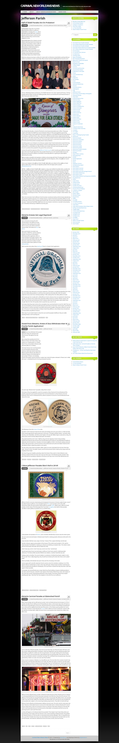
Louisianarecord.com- (26, 166)
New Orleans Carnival (78, 168)
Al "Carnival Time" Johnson (79, 52)
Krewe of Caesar (57, 599)
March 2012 (75, 291)
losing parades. (25, 244)
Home (25, 12)
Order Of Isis (76, 181)
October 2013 (76, 272)
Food (74, 81)
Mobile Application (77, 158)
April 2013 (75, 278)
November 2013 (77, 270)
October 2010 (76, 311)
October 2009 (76, 326)
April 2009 (75, 329)
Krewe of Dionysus (26, 208)
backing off (40, 246)
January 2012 (76, 294)
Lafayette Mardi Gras (78, 127)
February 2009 (76, 332)
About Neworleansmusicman (46, 12)
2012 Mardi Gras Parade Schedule (81, 43)
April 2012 (75, 289)
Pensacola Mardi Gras (78, 187)
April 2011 (75, 303)
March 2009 (75, 330)
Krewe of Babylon (77, 101)
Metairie (45, 726)
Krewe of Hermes (77, 112)
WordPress (63, 737)
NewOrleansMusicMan (36, 25)
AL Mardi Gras (76, 54)
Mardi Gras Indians (77, 141)
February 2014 (76, 265)
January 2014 (76, 267)
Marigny (75, 152)
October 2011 (76, 299)
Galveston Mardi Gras (78, 84)
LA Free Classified (77, 28)
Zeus (37, 227)
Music (74, 162)
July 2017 (75, 235)
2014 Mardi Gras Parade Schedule (81, 46)
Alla (26, 726)
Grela (53, 505)
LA (62, 599)
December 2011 (76, 295)
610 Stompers (76, 51)
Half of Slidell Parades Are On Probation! (37, 22)
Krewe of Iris (76, 114)
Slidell (65, 25)
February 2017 (76, 240)
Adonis (23, 229)
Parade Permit (42, 459)
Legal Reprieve (42, 317)
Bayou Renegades (77, 57)
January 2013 (76, 283)
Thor (49, 504)
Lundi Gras (55, 218)
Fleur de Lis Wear (77, 26)
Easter (74, 76)
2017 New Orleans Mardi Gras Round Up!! (83, 353)
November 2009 (77, 324)
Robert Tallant (76, 193)
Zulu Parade (76, 223)
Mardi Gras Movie (77, 143)
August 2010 (76, 314)
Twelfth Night (76, 209)
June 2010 (75, 316)
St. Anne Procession (77, 203)
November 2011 (77, 297)
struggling (51, 507)
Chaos (74, 73)
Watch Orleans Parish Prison (79, 29)
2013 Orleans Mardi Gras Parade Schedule (83, 44)
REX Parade (75, 192)
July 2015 (75, 249)
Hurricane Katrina (77, 87)
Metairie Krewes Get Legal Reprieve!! (36, 215)
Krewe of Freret (76, 109)
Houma (74, 85)
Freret (43, 608)
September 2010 (77, 313)
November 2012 (77, 286)
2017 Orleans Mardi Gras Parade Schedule (83, 49)
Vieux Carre (75, 219)
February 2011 (76, 307)
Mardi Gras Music (77, 144)
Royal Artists (76, 196)
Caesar (32, 726)
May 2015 (75, 251)
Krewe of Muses (76, 116)
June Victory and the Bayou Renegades (82, 93)
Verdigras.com (76, 214)
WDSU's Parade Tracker (78, 220)
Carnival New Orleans (78, 23)
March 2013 (75, 279)
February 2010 (76, 321)
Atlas (29, 726)
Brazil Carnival (76, 62)
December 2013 (76, 268)
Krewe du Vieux (76, 100)
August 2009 (76, 327)
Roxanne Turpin (76, 195)
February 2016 (76, 243)
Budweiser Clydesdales (78, 63)
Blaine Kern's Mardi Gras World (80, 60)
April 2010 (75, 318)
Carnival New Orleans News (40, 6)
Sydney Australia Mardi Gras (79, 208)
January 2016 (76, 245)
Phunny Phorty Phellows (79, 189)
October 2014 (76, 257)
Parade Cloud (76, 184)
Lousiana (75, 130)
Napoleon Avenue (77, 163)
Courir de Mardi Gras (78, 74)
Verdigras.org (76, 216)
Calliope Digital (76, 65)
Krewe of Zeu (37, 429)
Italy (74, 90)
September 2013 (77, 273)
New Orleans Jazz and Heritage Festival (82, 171)
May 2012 (75, 287)
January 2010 (76, 322)
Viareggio (75, 217)
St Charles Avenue (77, 201)
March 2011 (75, 305)
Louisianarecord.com (35, 208)
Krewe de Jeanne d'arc (78, 98)
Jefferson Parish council (45, 150)
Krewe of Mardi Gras (34, 590)
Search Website (95, 34)
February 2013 (76, 281)
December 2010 (76, 310)
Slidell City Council (45, 208)
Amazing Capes (76, 55)
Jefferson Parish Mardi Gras (31, 317)
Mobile (74, 157)
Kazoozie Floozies (77, 95)
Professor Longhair (77, 190)
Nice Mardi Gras (76, 177)
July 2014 (75, 262)
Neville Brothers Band (78, 165)
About (31, 12)
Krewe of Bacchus (77, 103)
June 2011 (75, 302)
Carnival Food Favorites (78, 68)
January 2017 (76, 241)
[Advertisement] (56, 40)
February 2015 (76, 253)
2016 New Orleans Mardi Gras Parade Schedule (84, 47)
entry (36, 32)
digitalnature (83, 737)
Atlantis (38, 534)
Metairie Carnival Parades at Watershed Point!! (40, 596)
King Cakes (75, 96)
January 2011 (76, 308)
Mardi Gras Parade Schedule (79, 149)
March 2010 (75, 319)
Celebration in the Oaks (78, 71)
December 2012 (76, 284)
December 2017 (76, 234)
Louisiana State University (79, 128)
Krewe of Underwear (78, 123)
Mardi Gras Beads (77, 138)
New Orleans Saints (77, 174)
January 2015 (76, 254)
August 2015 (76, 248)
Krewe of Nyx (76, 117)
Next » (68, 733)
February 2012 (76, 292)
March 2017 (75, 238)
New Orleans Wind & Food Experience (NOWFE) (84, 176)
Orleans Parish (76, 182)
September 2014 (77, 259)
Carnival (46, 25)
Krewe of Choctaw (77, 108)
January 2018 (76, 232)
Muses (74, 160)
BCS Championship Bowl (79, 58)
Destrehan (24, 459)
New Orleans (76, 166)
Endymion (75, 77)
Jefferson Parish (53, 25)
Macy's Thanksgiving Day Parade (81, 135)
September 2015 (77, 246)
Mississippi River (42, 590)
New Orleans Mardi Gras (79, 173)
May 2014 (75, 264)
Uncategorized (76, 212)
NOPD (74, 179)
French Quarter (76, 82)
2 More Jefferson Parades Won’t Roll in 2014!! (39, 465)
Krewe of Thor (64, 468)
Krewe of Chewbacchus (78, 106)
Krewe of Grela (56, 468)
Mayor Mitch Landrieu (78, 154)
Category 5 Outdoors (78, 24)
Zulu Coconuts (76, 222)
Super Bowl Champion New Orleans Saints (83, 206)
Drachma (29, 459)
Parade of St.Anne (77, 185)
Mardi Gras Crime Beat (78, 139)
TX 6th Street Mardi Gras (79, 211)
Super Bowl (75, 204)
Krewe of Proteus (77, 119)
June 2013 (75, 275)
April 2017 (75, 237)
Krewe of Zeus (35, 459)
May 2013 (75, 276)
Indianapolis (76, 89)
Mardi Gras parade (77, 147)
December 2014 (76, 256)
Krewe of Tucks (76, 122)
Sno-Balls (75, 200)
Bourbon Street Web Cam (79, 21)
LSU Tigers (75, 131)
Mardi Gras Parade (77, 146)
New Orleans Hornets (78, 169)
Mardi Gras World (77, 150)
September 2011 (77, 300)
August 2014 (76, 260)
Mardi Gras (62, 12)
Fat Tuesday (76, 79)
